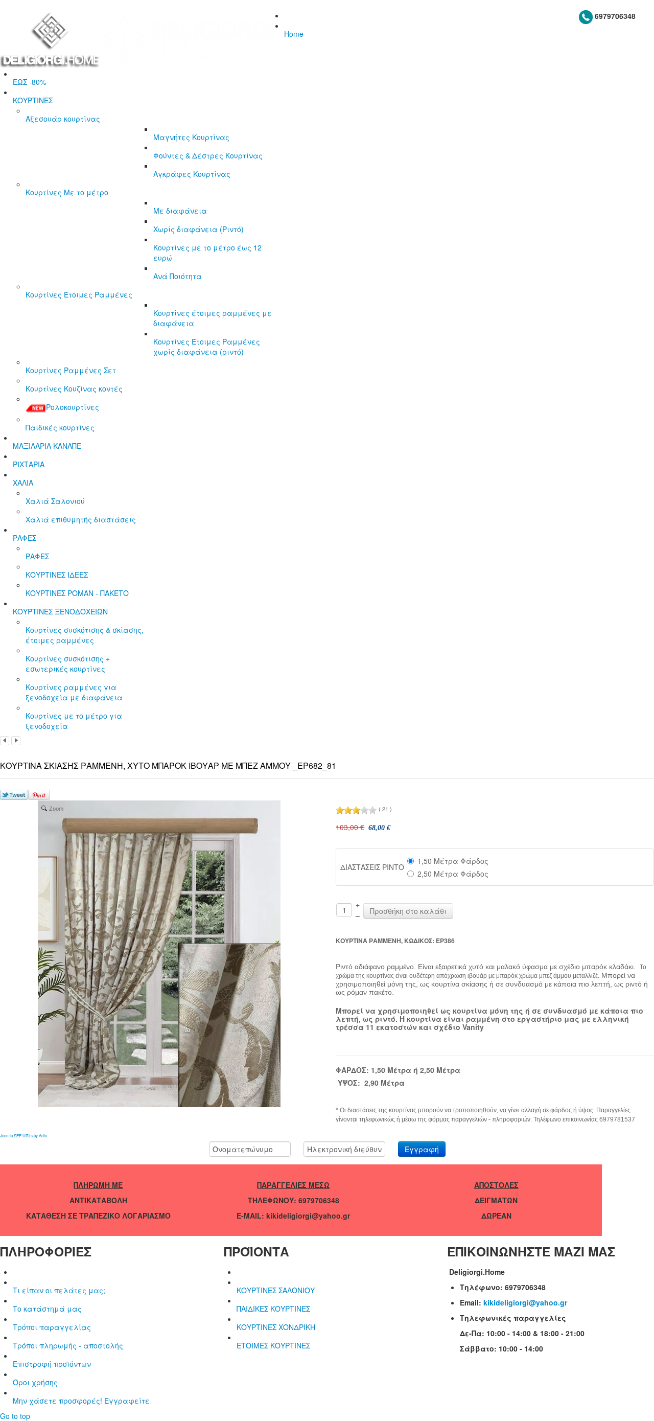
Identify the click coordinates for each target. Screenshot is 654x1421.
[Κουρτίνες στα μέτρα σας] (142, 38)
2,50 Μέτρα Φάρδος (452, 873)
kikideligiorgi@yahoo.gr (525, 1302)
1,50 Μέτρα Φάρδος (452, 861)
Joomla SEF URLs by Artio (23, 1135)
